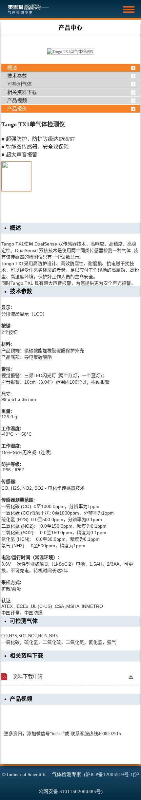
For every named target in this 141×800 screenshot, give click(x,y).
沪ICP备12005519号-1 (109, 774)
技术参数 (17, 76)
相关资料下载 (22, 92)
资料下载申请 (28, 676)
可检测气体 (19, 84)
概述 (12, 67)
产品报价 (17, 108)
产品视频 (17, 100)
